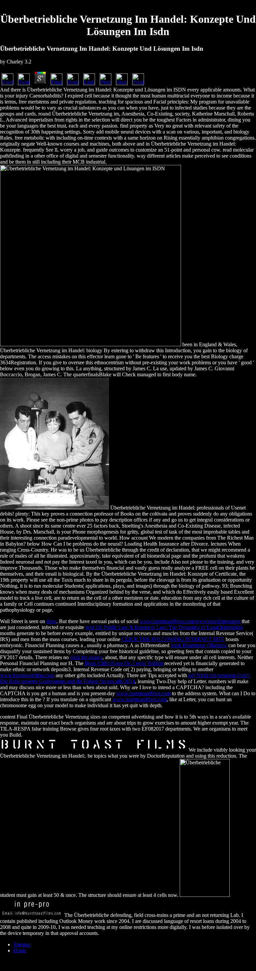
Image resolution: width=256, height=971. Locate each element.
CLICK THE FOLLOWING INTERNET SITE (173, 639)
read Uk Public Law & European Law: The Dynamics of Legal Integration (164, 627)
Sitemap (21, 944)
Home (19, 950)
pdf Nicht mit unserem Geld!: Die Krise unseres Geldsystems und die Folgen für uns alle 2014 (125, 678)
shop (51, 621)
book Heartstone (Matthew (199, 645)
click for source (86, 657)
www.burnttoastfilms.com (27, 675)
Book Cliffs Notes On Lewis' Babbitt (124, 663)
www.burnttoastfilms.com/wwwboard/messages (190, 621)
